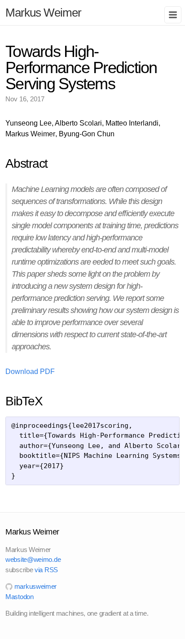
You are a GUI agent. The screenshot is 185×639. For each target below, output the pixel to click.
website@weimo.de (33, 559)
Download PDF (30, 371)
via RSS (46, 570)
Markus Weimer (43, 12)
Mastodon (19, 596)
